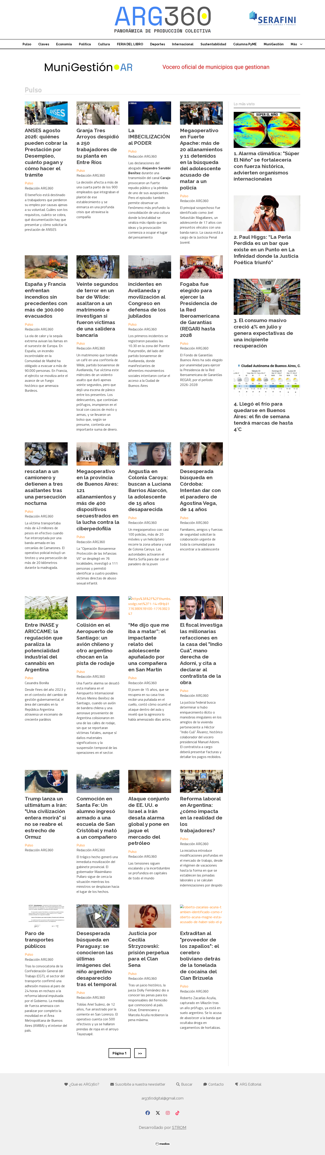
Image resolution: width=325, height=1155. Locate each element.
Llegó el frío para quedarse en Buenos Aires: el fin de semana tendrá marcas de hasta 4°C (263, 416)
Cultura (104, 44)
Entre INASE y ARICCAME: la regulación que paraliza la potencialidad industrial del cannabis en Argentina (44, 647)
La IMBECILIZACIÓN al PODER (149, 136)
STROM (179, 1127)
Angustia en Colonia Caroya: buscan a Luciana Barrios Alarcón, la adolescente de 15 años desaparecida (149, 490)
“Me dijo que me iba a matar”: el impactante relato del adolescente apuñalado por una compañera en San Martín (148, 647)
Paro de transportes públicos (39, 939)
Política (85, 44)
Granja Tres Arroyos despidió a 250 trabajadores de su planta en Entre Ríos (97, 146)
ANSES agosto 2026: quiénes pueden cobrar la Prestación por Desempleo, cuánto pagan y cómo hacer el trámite (46, 152)
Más (294, 44)
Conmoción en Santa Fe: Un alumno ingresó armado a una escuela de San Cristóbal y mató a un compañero (96, 818)
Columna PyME (245, 44)
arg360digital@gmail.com (162, 1098)
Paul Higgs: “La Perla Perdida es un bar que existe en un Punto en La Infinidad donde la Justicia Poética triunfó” (266, 249)
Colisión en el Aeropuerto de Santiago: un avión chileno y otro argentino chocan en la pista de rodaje (95, 644)
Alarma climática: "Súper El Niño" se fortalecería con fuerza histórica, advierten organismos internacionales (266, 166)
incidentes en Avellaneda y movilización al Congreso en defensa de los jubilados (147, 300)
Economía (64, 44)
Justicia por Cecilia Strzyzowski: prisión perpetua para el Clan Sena (148, 949)
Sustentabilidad (213, 44)
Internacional (182, 44)
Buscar (186, 1084)
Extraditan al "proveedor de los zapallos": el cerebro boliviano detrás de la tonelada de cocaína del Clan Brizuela (200, 955)
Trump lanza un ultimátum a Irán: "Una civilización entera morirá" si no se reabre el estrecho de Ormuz (46, 818)
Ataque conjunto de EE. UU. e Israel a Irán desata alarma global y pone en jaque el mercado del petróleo (148, 821)
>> (140, 1053)
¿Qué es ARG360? (83, 1084)
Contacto (215, 1084)
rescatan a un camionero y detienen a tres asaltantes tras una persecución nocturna (45, 487)
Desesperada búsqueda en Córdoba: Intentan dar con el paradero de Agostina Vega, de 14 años (200, 490)
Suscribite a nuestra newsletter (139, 1084)
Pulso (27, 44)
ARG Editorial (250, 1084)
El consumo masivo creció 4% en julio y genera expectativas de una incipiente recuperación (263, 333)
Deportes (157, 44)
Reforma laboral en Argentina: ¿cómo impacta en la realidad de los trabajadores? (201, 814)
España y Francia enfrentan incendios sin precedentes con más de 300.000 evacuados (46, 300)
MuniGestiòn (274, 44)
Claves (43, 44)
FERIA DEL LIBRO (130, 44)
